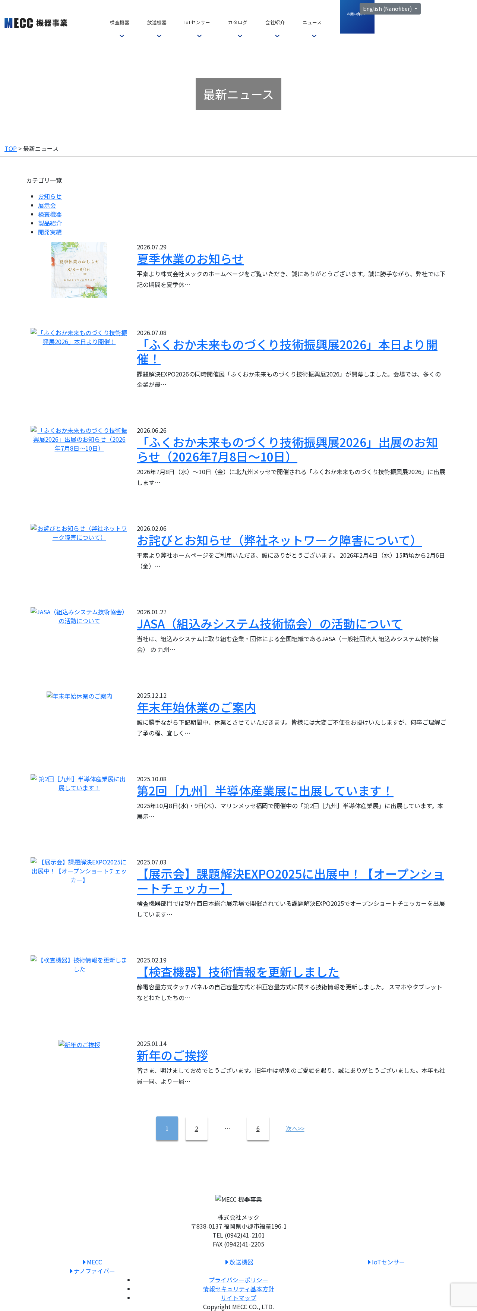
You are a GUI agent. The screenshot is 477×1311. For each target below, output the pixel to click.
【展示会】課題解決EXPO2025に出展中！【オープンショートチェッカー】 (290, 880)
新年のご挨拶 (172, 1054)
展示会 (47, 205)
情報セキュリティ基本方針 (238, 1288)
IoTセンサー (388, 1261)
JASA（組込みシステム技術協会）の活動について (269, 623)
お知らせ (50, 196)
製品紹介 (50, 222)
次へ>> (295, 1128)
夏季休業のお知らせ (190, 258)
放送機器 (241, 1261)
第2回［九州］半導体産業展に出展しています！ (265, 790)
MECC (94, 1261)
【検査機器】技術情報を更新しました (238, 971)
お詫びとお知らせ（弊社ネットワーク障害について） (279, 539)
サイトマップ (238, 1297)
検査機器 (50, 213)
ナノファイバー (94, 1270)
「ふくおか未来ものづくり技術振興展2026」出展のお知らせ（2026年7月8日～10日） (287, 448)
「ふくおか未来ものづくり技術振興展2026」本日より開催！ (287, 351)
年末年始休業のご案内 (196, 706)
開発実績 (50, 231)
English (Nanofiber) (388, 8)
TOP (10, 148)
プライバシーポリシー (238, 1279)
